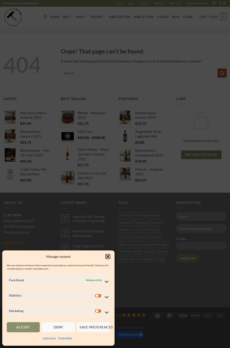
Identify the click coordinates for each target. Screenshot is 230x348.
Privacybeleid (65, 338)
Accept (23, 327)
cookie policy (49, 338)
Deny (58, 327)
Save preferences (95, 327)
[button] (108, 256)
